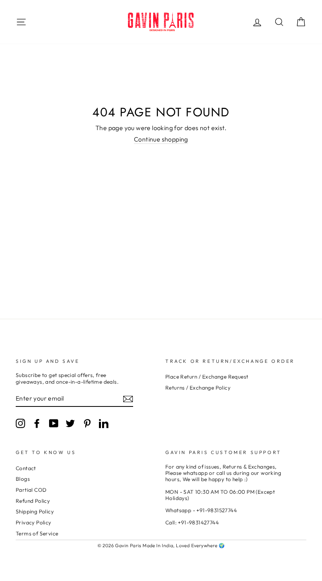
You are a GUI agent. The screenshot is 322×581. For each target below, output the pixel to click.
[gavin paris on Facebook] (37, 423)
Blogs (23, 478)
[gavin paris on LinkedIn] (103, 423)
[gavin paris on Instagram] (20, 423)
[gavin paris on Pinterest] (87, 423)
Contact (26, 468)
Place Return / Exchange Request (206, 376)
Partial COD (31, 489)
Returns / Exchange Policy (198, 387)
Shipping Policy (35, 511)
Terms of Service (37, 533)
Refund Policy (33, 500)
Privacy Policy (33, 522)
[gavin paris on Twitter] (70, 423)
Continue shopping (161, 139)
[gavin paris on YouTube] (54, 423)
